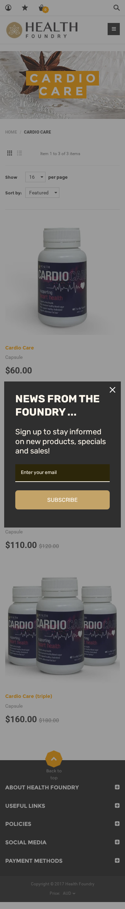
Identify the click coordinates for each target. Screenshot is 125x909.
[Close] (112, 389)
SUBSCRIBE (62, 500)
